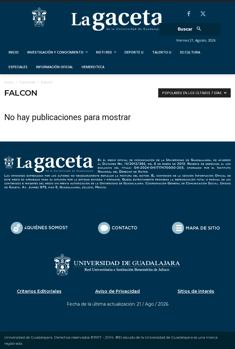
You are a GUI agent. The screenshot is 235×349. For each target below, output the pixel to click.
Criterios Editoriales (39, 291)
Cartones (27, 82)
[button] (191, 29)
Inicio (8, 82)
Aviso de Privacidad (117, 291)
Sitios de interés (195, 291)
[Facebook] (188, 14)
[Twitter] (202, 14)
